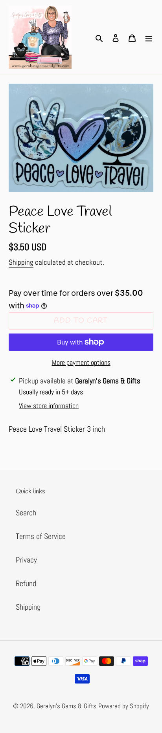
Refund (26, 583)
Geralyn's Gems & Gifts (66, 706)
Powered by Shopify (123, 706)
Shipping (21, 262)
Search (26, 513)
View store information (49, 405)
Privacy (26, 560)
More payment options (81, 362)
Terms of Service (41, 536)
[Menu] (148, 37)
